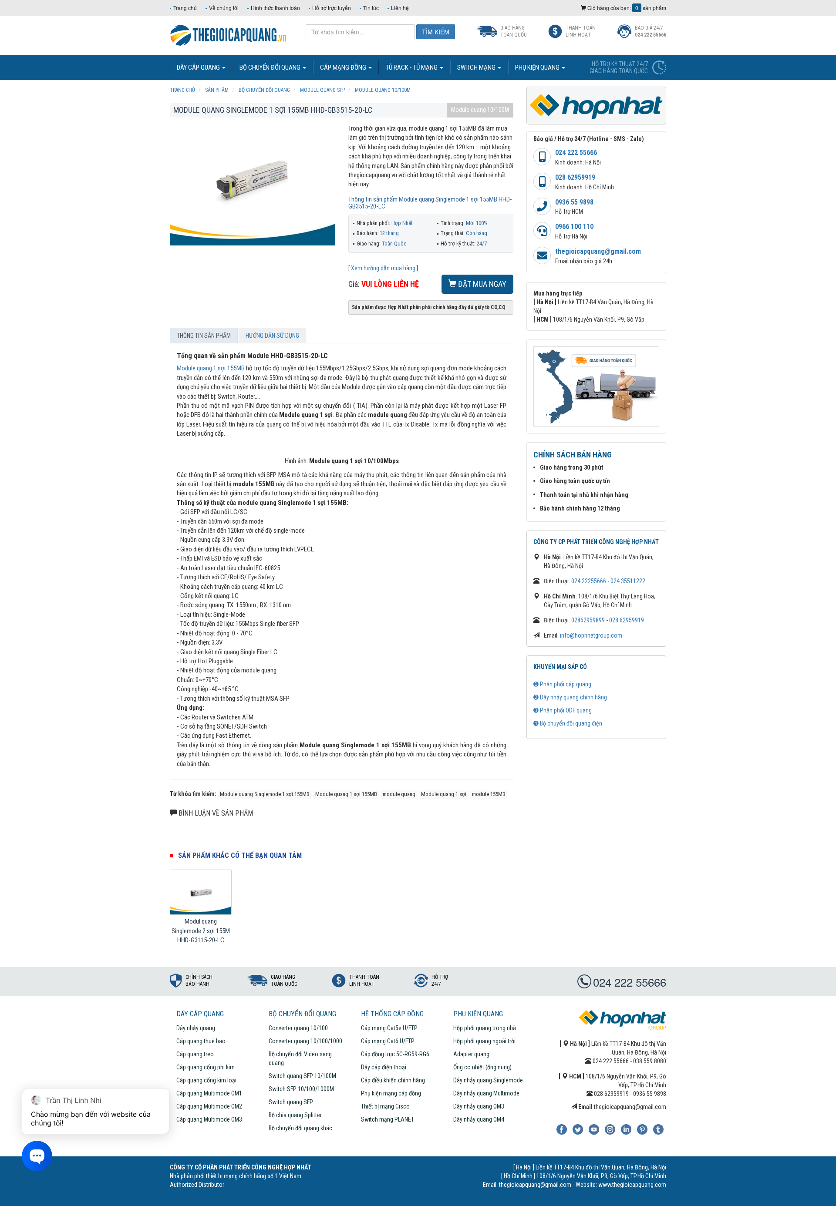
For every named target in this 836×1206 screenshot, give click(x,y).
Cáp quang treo (195, 1054)
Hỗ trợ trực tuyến (331, 7)
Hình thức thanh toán (275, 7)
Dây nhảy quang (195, 1028)
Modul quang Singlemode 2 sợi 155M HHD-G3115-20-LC (201, 930)
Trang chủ (185, 7)
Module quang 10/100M (480, 109)
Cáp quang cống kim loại (206, 1080)
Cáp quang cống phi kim (205, 1067)
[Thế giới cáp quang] (228, 34)
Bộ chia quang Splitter (295, 1115)
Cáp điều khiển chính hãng (393, 1080)
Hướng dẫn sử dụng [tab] (272, 335)
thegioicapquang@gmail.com (598, 251)
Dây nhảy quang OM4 (478, 1119)
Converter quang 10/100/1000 (305, 1041)
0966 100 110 (574, 226)
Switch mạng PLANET (387, 1119)
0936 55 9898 (574, 202)
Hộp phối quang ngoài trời (484, 1041)
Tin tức (371, 7)
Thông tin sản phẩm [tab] (204, 335)
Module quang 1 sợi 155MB (211, 368)
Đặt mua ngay (481, 284)
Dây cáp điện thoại (383, 1067)
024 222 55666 (576, 152)
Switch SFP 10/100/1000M (301, 1088)
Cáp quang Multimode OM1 (209, 1093)
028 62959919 (575, 177)
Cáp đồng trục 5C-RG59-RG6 (395, 1054)
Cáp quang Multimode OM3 (209, 1119)
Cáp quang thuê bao (201, 1041)
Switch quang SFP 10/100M (302, 1075)
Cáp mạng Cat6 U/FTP (388, 1041)
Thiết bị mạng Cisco (385, 1106)
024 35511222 (627, 581)
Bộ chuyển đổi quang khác (300, 1128)
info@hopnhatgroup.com (591, 635)
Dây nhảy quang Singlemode (488, 1080)
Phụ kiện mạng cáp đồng (391, 1093)
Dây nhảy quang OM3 (478, 1106)
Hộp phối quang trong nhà (484, 1028)
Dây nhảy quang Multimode (486, 1093)
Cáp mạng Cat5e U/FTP (389, 1028)
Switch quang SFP (291, 1102)
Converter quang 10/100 (298, 1028)
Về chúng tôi (224, 7)
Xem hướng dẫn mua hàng (383, 268)
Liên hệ (400, 7)
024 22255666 (588, 581)
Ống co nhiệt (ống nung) (482, 1067)
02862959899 (588, 620)
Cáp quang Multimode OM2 (209, 1106)
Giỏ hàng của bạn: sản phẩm (626, 7)
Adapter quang (471, 1054)
